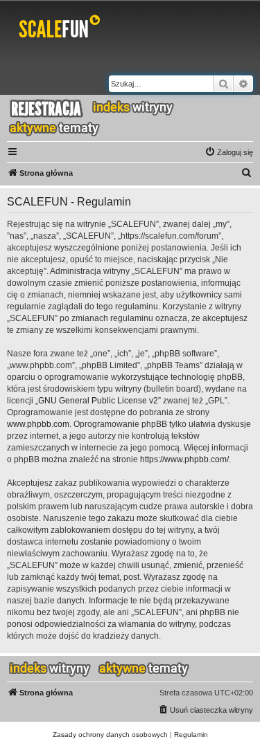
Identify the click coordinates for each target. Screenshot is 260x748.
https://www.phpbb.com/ (184, 459)
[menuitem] (229, 152)
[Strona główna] (62, 29)
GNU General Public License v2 (98, 400)
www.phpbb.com (38, 424)
